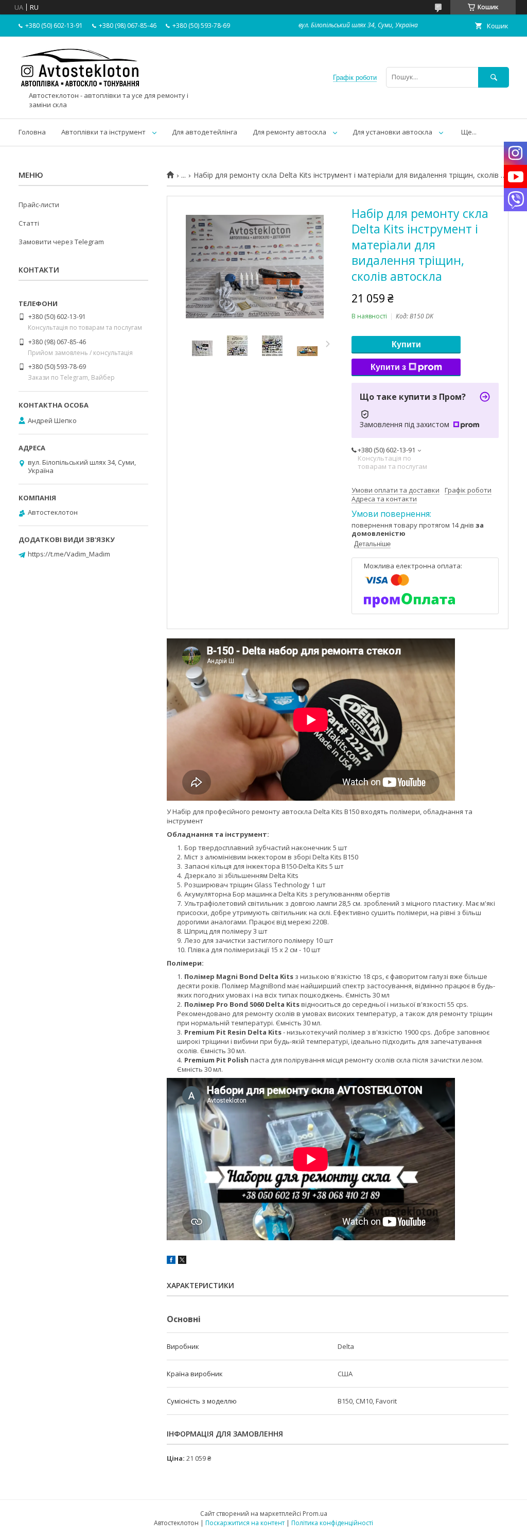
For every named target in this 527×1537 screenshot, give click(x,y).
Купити (406, 344)
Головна (32, 132)
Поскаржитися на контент (245, 1522)
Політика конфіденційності (332, 1522)
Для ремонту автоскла (289, 132)
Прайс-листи (39, 204)
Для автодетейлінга (204, 132)
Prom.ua (315, 1513)
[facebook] (171, 1261)
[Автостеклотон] (80, 86)
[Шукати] (493, 77)
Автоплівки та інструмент (103, 132)
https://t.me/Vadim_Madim (69, 554)
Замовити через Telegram (61, 241)
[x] (182, 1261)
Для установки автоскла (392, 132)
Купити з (388, 367)
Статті (29, 223)
